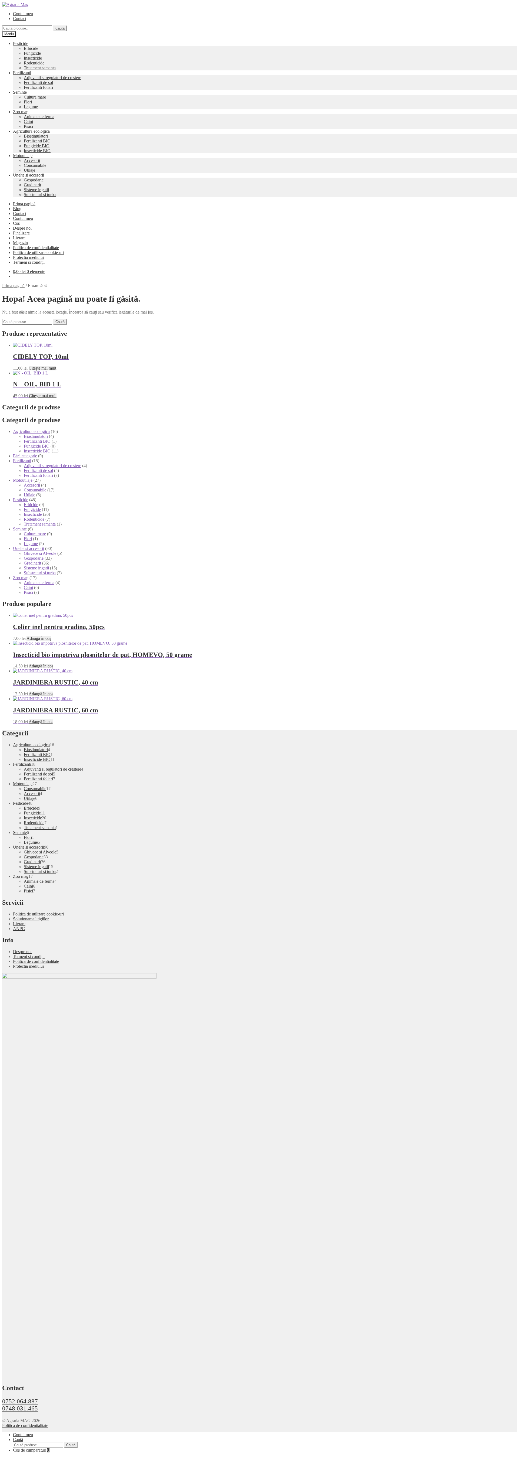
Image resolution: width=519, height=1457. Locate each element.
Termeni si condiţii (29, 262)
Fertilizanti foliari (38, 87)
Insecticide (33, 58)
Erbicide (31, 48)
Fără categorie (25, 456)
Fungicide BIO (36, 146)
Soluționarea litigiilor (31, 919)
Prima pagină (24, 203)
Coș (16, 223)
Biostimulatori (36, 136)
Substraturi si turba (40, 194)
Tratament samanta (40, 68)
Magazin (20, 242)
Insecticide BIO (37, 150)
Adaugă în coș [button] (38, 638)
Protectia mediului (28, 257)
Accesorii (32, 160)
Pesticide (20, 43)
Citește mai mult (42, 368)
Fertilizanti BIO (37, 141)
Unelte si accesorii (28, 175)
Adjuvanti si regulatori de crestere (52, 77)
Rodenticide (34, 63)
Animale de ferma (39, 116)
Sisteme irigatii (36, 189)
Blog (17, 208)
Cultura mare (35, 97)
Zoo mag (20, 111)
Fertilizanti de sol (38, 82)
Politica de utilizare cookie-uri (38, 252)
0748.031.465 (20, 1408)
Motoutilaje (22, 155)
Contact (19, 18)
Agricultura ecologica (31, 131)
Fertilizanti (22, 72)
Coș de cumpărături (31, 1450)
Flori (28, 102)
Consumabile (35, 165)
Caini (28, 121)
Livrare (19, 238)
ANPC (19, 928)
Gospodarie (34, 180)
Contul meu (23, 13)
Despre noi (22, 228)
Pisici (28, 126)
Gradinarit (32, 184)
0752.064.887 (20, 1401)
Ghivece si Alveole (40, 553)
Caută (60, 28)
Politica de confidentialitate (36, 247)
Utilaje (29, 170)
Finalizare (21, 233)
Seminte (20, 92)
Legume (31, 107)
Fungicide (32, 53)
